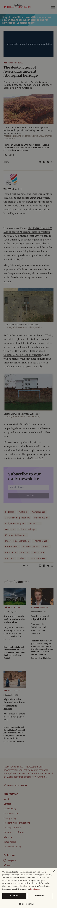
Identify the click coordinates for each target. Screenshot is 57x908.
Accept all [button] (14, 896)
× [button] (54, 871)
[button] (27, 904)
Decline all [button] (40, 896)
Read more (35, 889)
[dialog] (28, 888)
